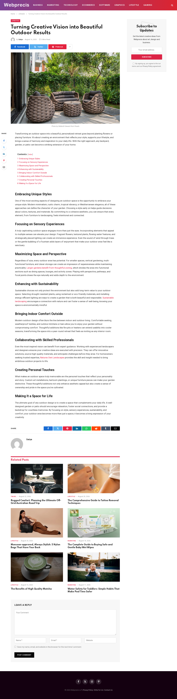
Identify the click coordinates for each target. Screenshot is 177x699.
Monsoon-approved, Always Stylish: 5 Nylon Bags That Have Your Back (35, 546)
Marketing (53, 5)
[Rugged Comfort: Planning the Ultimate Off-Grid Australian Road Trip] (37, 478)
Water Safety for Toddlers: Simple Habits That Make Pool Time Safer (93, 590)
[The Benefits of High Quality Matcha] (37, 567)
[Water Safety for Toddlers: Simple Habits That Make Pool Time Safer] (94, 567)
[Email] (3, 167)
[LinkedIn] (3, 153)
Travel (13, 496)
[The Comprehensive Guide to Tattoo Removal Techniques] (94, 478)
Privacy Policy (148, 66)
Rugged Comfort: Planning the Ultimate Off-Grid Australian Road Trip (36, 502)
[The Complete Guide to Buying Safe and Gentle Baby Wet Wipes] (94, 523)
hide (30, 154)
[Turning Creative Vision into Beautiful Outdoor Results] (65, 88)
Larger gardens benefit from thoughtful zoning (49, 268)
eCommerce (88, 5)
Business (38, 5)
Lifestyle (134, 5)
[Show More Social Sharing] (69, 46)
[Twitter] (3, 147)
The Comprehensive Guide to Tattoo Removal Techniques (93, 502)
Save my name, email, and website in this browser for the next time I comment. (49, 647)
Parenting (72, 541)
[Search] (172, 5)
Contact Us (108, 690)
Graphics (119, 5)
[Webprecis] (16, 5)
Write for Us (98, 690)
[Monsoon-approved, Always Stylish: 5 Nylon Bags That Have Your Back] (37, 523)
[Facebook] (3, 140)
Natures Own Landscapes (52, 357)
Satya (21, 39)
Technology (71, 5)
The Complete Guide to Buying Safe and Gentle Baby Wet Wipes (90, 546)
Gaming (147, 5)
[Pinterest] (3, 160)
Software (104, 5)
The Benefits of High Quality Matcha (31, 589)
